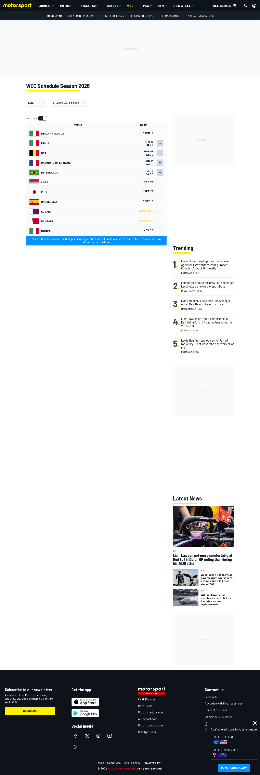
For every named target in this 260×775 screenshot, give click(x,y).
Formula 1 (44, 6)
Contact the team (216, 710)
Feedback (211, 697)
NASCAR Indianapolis (201, 15)
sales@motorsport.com (219, 716)
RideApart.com (147, 732)
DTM (161, 6)
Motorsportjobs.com (151, 712)
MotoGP (66, 6)
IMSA (145, 6)
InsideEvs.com (147, 699)
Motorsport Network (122, 768)
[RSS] (76, 747)
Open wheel (182, 6)
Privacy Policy (151, 762)
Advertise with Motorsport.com (224, 703)
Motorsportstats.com (151, 725)
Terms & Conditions (108, 762)
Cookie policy (132, 762)
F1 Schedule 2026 (113, 15)
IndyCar (112, 6)
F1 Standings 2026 (142, 15)
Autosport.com (147, 719)
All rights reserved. (149, 768)
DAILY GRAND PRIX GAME (81, 15)
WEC (130, 6)
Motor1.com (145, 706)
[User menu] (254, 6)
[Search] (246, 6)
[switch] (36, 118)
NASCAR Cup (89, 6)
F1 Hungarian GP (171, 15)
